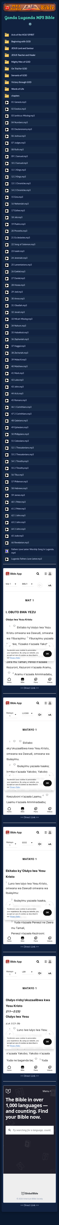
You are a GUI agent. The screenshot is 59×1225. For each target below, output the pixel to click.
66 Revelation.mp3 (20, 542)
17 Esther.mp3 (18, 210)
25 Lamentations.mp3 (21, 265)
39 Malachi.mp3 (18, 360)
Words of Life (17, 89)
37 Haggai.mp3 (18, 346)
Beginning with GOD (21, 42)
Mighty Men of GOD (20, 62)
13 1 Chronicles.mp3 (21, 183)
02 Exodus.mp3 (18, 109)
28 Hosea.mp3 (18, 285)
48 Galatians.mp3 (19, 421)
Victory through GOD (21, 82)
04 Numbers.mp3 (19, 122)
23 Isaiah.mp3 (17, 251)
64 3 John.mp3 (18, 529)
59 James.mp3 (18, 495)
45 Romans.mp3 (19, 400)
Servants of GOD (19, 75)
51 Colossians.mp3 (20, 441)
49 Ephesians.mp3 (19, 427)
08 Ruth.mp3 (17, 149)
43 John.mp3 (17, 387)
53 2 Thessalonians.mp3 (22, 454)
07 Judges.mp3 (18, 143)
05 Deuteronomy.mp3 (21, 129)
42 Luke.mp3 (17, 380)
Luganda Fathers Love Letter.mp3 (26, 559)
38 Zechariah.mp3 (19, 353)
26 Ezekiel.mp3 (18, 271)
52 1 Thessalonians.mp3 (22, 448)
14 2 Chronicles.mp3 (21, 190)
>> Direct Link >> (29, 688)
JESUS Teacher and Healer (23, 55)
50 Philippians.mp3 (20, 434)
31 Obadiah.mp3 (19, 305)
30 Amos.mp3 (18, 299)
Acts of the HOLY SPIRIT (22, 35)
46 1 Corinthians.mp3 (21, 407)
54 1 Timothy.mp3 (19, 461)
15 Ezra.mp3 (17, 197)
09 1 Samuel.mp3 (19, 156)
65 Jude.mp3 (17, 536)
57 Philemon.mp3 (19, 482)
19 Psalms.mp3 (18, 224)
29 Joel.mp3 (17, 292)
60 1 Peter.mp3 (18, 502)
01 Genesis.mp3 (18, 102)
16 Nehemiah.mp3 (20, 204)
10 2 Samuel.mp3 (19, 163)
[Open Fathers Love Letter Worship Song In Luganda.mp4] (7, 551)
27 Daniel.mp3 (18, 278)
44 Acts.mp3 (17, 393)
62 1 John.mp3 (18, 515)
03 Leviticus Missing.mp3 (23, 116)
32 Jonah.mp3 (18, 312)
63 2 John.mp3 (18, 522)
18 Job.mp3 (16, 217)
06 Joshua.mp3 (18, 136)
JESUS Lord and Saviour (22, 48)
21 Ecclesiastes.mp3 (20, 238)
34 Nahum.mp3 (18, 326)
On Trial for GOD (19, 69)
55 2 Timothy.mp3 (19, 468)
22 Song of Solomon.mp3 (23, 244)
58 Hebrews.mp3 (19, 488)
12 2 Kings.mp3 (18, 177)
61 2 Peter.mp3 (18, 509)
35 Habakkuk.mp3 (19, 332)
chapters (15, 96)
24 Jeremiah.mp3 (19, 258)
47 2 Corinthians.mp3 (21, 414)
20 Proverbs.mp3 (19, 231)
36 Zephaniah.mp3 (20, 339)
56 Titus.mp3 (17, 475)
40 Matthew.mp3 (19, 366)
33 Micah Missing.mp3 (21, 319)
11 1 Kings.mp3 (18, 170)
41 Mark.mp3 (17, 373)
